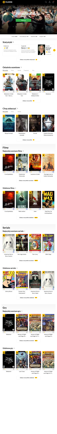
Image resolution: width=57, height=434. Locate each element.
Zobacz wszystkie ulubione (28, 217)
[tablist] (28, 71)
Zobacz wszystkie (27, 100)
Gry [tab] (33, 70)
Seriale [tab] (19, 70)
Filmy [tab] (12, 70)
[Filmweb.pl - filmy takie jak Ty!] (7, 2)
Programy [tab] (26, 70)
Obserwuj (23, 20)
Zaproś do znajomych (45, 7)
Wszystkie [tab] (5, 70)
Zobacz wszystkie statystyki (27, 59)
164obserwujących (29, 16)
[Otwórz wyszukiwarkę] (46, 2)
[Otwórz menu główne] (53, 2)
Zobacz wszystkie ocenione (28, 180)
